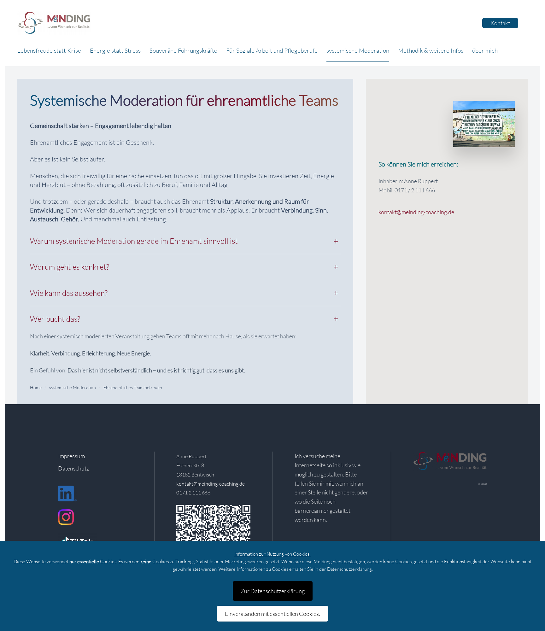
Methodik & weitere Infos (430, 50)
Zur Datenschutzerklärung (273, 590)
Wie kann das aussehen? (69, 293)
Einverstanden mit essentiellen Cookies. (272, 613)
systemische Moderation (357, 50)
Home (36, 387)
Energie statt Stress (115, 50)
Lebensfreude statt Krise (49, 50)
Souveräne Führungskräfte (183, 50)
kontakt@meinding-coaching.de (416, 211)
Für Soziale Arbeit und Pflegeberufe (272, 50)
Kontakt (500, 23)
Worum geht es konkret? (69, 267)
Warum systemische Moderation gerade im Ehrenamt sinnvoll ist (134, 241)
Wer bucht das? (55, 319)
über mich (485, 50)
